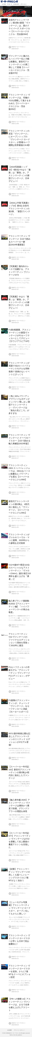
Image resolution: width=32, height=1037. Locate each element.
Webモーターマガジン (18, 47)
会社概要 (4, 4)
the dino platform (18, 1035)
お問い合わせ (23, 4)
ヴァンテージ (10, 11)
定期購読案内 (16, 4)
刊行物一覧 (9, 4)
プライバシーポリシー (19, 1030)
